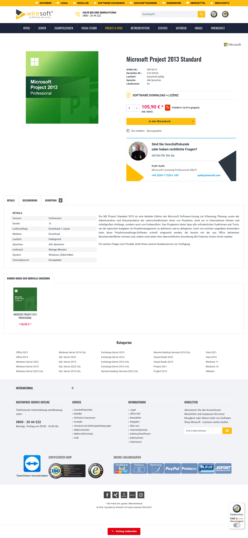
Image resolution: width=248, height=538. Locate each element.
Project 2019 (160, 371)
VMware (210, 371)
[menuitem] (172, 3)
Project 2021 (160, 366)
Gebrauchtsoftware (140, 433)
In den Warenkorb (160, 121)
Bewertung (53, 200)
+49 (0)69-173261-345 (165, 175)
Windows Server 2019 (27, 366)
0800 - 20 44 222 (28, 422)
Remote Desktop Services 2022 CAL (119, 371)
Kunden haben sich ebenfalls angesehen (28, 278)
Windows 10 (212, 366)
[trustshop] (95, 471)
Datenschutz (136, 437)
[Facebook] (107, 495)
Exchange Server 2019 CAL (115, 361)
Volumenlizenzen (139, 430)
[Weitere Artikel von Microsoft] (232, 44)
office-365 (135, 413)
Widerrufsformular (83, 433)
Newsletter (135, 417)
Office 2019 (22, 357)
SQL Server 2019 (67, 361)
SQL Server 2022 (67, 357)
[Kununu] (132, 495)
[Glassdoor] (124, 495)
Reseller (78, 413)
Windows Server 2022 (27, 361)
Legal (133, 409)
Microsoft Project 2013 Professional (25, 316)
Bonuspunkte (154, 130)
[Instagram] (140, 495)
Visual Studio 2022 (163, 357)
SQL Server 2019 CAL (70, 371)
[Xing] (115, 495)
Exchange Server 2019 (113, 352)
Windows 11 (212, 361)
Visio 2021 (211, 352)
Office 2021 (22, 352)
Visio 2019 (211, 357)
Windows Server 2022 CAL (30, 371)
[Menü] (243, 505)
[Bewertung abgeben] (181, 64)
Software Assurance (84, 417)
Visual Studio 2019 (163, 361)
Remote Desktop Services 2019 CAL (172, 352)
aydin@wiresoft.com (208, 175)
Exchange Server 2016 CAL (115, 366)
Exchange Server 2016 (113, 357)
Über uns (134, 425)
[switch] (236, 525)
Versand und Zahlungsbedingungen (92, 425)
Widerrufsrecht (81, 430)
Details (11, 200)
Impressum (136, 441)
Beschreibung (30, 200)
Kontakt (78, 421)
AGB (76, 437)
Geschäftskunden (83, 409)
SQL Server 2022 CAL (70, 366)
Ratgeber (135, 421)
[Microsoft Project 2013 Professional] (25, 299)
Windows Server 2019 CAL (72, 352)
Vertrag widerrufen (126, 531)
